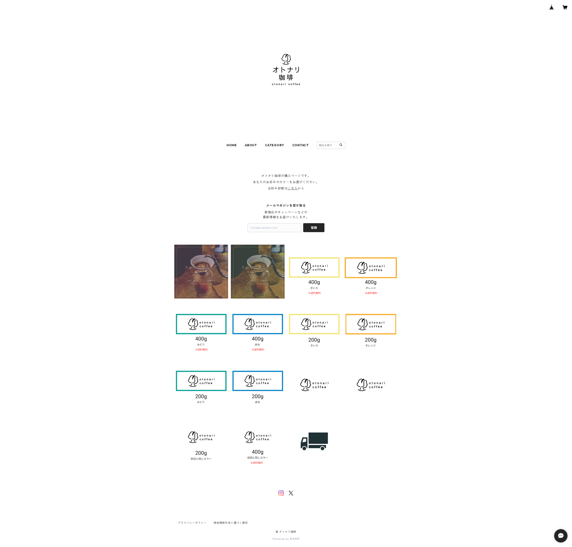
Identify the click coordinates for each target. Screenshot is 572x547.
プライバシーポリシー (192, 522)
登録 (314, 228)
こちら (292, 188)
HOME (232, 145)
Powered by (281, 539)
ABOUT (251, 145)
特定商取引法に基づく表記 (231, 522)
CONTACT (300, 145)
